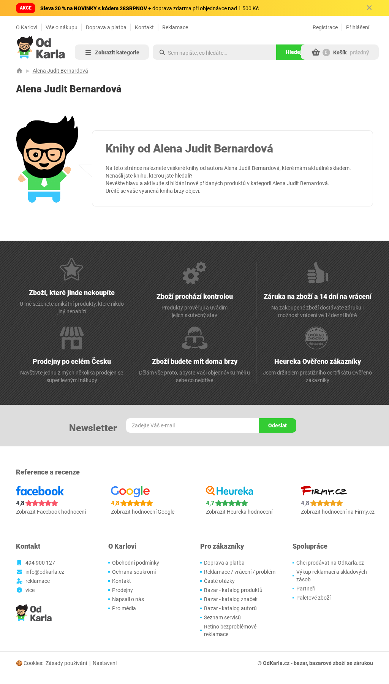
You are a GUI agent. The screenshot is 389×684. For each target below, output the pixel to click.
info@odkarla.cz (44, 572)
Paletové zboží (313, 598)
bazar (300, 663)
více (30, 590)
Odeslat (277, 425)
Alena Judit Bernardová (60, 71)
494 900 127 (40, 563)
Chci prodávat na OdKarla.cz (330, 563)
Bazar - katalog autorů (230, 608)
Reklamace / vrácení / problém (239, 572)
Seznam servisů (222, 617)
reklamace (37, 581)
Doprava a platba (106, 27)
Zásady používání (66, 663)
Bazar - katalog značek (231, 599)
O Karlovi (26, 27)
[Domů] (19, 71)
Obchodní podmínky (135, 563)
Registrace (325, 27)
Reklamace (175, 27)
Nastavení (105, 663)
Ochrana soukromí (134, 572)
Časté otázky (219, 581)
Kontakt (144, 27)
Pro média (124, 608)
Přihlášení (357, 27)
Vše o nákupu (61, 27)
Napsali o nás (128, 599)
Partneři (305, 589)
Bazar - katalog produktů (233, 590)
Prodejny (122, 590)
